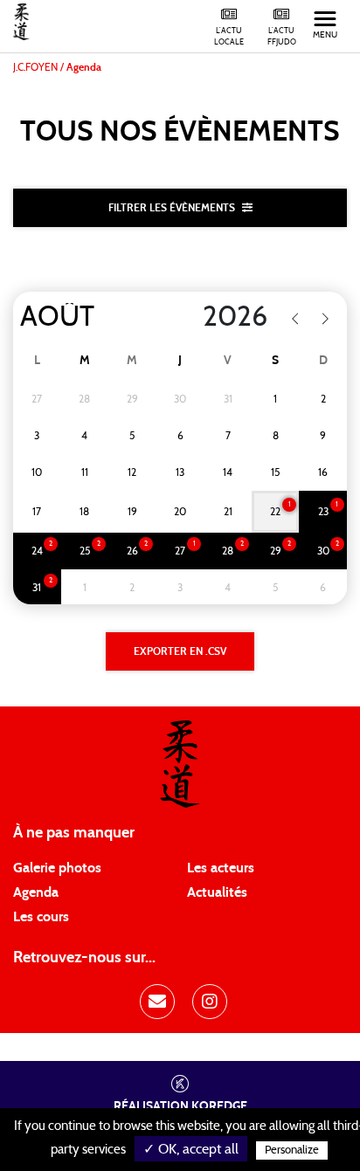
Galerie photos (57, 868)
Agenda (36, 892)
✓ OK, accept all (191, 1149)
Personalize (292, 1150)
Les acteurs (220, 868)
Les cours (41, 917)
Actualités (217, 892)
